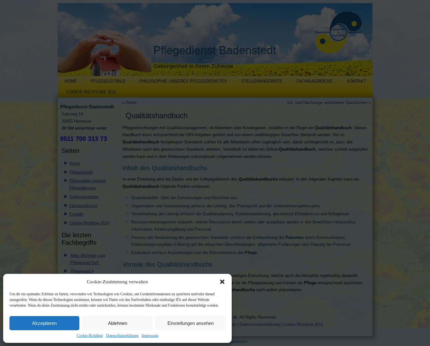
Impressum (150, 335)
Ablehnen (117, 323)
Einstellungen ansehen (190, 323)
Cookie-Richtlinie (90, 335)
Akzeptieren (44, 323)
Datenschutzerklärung (122, 335)
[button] (222, 282)
